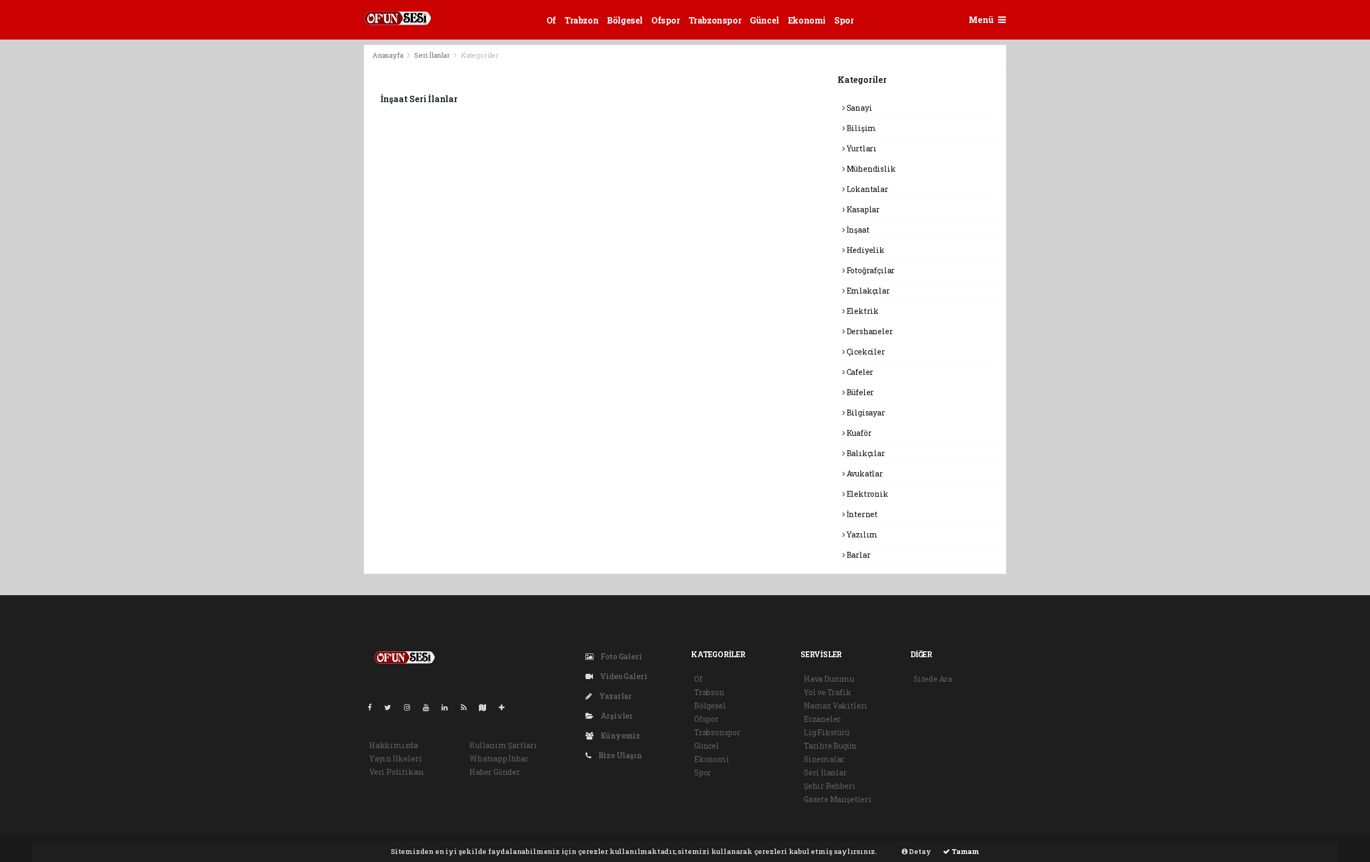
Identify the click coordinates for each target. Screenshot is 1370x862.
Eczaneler (822, 719)
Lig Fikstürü (826, 732)
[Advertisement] (316, 204)
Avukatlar (864, 473)
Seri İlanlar (432, 55)
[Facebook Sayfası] (374, 707)
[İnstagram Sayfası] (411, 707)
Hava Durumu (829, 679)
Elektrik (862, 311)
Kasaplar (862, 209)
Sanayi (858, 108)
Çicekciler (865, 352)
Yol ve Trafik (827, 692)
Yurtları (861, 148)
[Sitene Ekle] (506, 707)
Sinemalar (824, 759)
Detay (919, 851)
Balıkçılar (865, 453)
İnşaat (857, 230)
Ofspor (665, 20)
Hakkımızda (393, 745)
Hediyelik (865, 250)
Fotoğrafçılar (870, 270)
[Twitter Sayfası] (392, 707)
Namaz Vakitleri (835, 706)
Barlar (857, 555)
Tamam (964, 851)
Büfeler (859, 392)
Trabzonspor (715, 20)
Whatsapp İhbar (498, 758)
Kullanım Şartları (503, 745)
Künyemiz (619, 735)
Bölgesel (625, 20)
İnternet (861, 514)
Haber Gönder (494, 772)
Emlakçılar (867, 291)
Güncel (764, 20)
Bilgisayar (865, 412)
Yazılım (861, 534)
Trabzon (581, 20)
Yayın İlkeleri (395, 758)
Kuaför (858, 433)
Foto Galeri (620, 656)
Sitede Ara (933, 679)
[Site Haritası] (487, 707)
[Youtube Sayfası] (430, 707)
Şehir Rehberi (830, 786)
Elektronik (866, 494)
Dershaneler (869, 331)
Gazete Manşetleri (838, 799)
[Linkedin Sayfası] (449, 707)
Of (551, 20)
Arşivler (616, 716)
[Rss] (468, 707)
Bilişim (860, 128)
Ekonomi (807, 20)
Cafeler (859, 372)
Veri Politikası (396, 772)
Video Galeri (622, 676)
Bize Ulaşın (619, 755)
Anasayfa (388, 55)
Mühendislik (870, 169)
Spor (844, 20)
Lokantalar (866, 189)
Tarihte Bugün (830, 746)
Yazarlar (614, 696)
